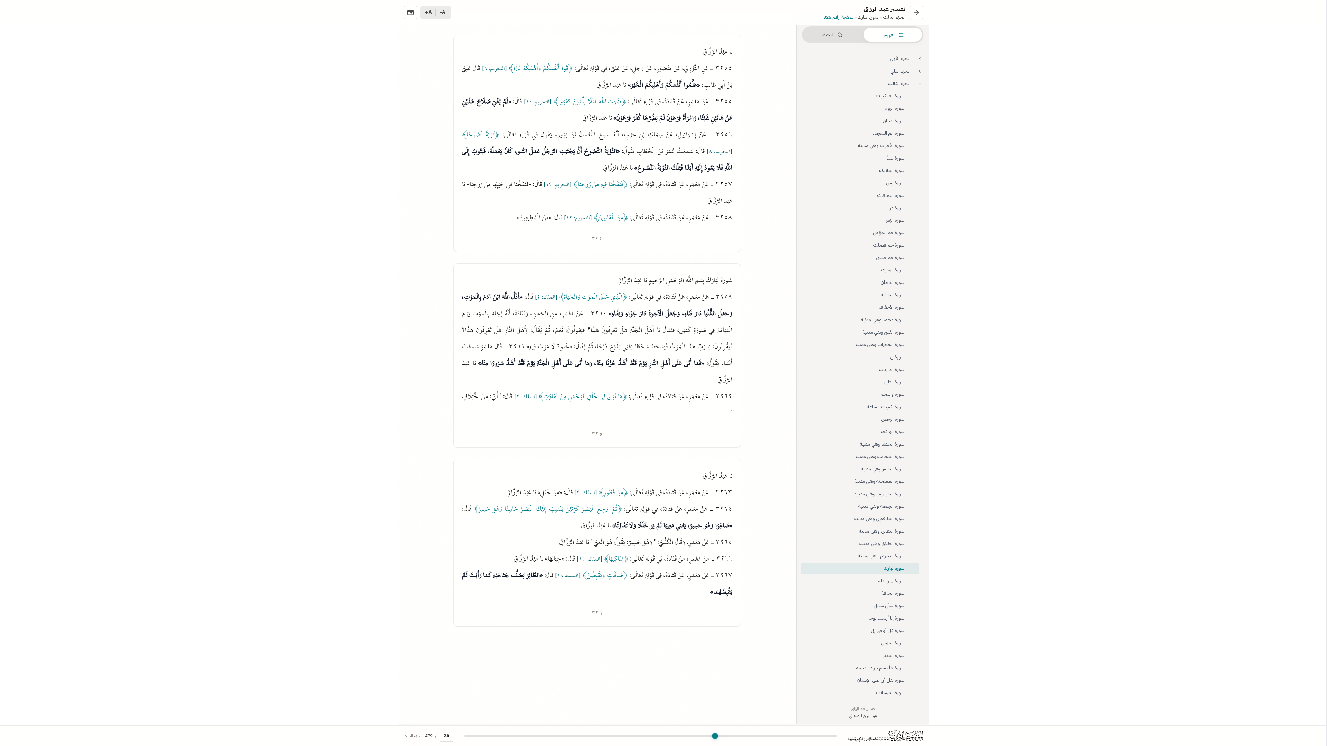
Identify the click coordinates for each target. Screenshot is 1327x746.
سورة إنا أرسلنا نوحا (886, 618)
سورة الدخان (893, 282)
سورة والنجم (893, 394)
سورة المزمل (893, 643)
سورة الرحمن (893, 419)
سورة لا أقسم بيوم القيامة (880, 667)
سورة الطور (894, 381)
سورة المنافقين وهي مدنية (879, 518)
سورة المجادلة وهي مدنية (880, 456)
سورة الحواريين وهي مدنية (880, 493)
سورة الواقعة (893, 431)
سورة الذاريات (892, 369)
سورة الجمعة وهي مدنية (881, 506)
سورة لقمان (894, 120)
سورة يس (895, 182)
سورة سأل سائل (889, 605)
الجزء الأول (900, 58)
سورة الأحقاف (892, 307)
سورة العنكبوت (890, 95)
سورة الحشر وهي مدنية (883, 468)
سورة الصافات (891, 195)
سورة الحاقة (893, 593)
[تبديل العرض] (410, 12)
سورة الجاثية (893, 294)
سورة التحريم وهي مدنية (881, 556)
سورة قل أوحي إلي (887, 630)
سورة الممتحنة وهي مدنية (880, 481)
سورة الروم (895, 108)
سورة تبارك (894, 568)
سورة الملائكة (892, 170)
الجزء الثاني (900, 71)
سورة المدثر (894, 655)
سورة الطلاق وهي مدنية (882, 543)
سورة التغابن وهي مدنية (882, 531)
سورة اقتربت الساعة (886, 406)
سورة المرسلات (890, 692)
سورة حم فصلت (889, 245)
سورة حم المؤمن (889, 232)
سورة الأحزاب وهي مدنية (881, 145)
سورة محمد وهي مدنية (883, 319)
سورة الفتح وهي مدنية (884, 332)
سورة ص (896, 207)
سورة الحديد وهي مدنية (882, 444)
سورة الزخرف (893, 270)
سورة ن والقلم (891, 580)
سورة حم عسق (890, 257)
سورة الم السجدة (888, 133)
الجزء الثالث (899, 83)
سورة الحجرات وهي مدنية (880, 344)
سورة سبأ (896, 158)
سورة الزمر (895, 220)
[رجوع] (916, 12)
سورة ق (897, 357)
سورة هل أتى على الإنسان (881, 680)
